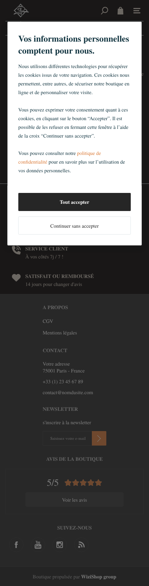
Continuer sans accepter (74, 225)
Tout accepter (74, 202)
